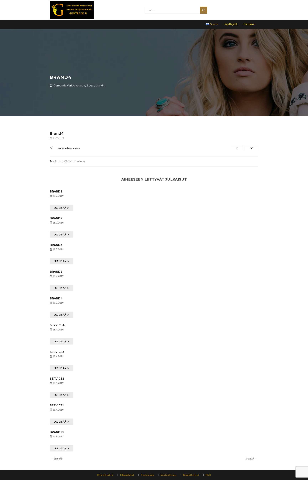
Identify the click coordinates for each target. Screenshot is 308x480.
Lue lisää (60, 207)
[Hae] (203, 10)
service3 (57, 352)
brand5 (56, 218)
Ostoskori (249, 24)
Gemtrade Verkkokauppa (69, 85)
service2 (57, 378)
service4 (57, 325)
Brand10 (57, 432)
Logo (90, 85)
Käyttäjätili (230, 24)
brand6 (56, 191)
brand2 (56, 271)
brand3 (56, 245)
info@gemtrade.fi (72, 161)
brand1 (56, 298)
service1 (57, 405)
